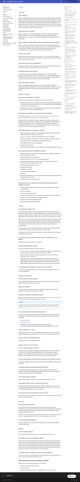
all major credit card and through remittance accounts (42, 297)
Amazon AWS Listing (25, 320)
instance (45, 46)
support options (41, 126)
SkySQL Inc (31, 37)
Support (27, 448)
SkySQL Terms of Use (43, 334)
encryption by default (34, 416)
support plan (45, 117)
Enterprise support (33, 77)
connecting (24, 59)
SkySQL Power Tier (24, 251)
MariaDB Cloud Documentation (6, 7)
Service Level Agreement (25, 136)
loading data (31, 59)
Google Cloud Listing (25, 322)
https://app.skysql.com (39, 56)
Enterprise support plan (31, 256)
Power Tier (25, 126)
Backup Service (21, 352)
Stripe (20, 306)
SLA (46, 75)
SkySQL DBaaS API (33, 159)
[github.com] (72, 480)
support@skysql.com (51, 434)
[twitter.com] (74, 480)
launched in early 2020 (40, 85)
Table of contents (67, 6)
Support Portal (36, 434)
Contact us (57, 297)
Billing (44, 281)
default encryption (52, 416)
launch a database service (28, 219)
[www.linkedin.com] (76, 480)
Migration (22, 468)
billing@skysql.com (26, 340)
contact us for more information (48, 470)
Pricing (56, 232)
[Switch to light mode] (61, 1)
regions (32, 123)
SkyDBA (24, 78)
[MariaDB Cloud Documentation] (4, 1)
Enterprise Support (25, 455)
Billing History (34, 283)
